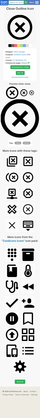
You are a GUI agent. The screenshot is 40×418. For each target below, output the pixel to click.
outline (26, 143)
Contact (33, 391)
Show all (20, 382)
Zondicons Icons (20, 55)
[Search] (26, 2)
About (25, 391)
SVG (18, 73)
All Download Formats (20, 77)
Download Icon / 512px (20, 67)
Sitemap (34, 395)
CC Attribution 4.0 (19, 60)
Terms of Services (22, 395)
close (18, 143)
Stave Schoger (19, 52)
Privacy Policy (8, 395)
